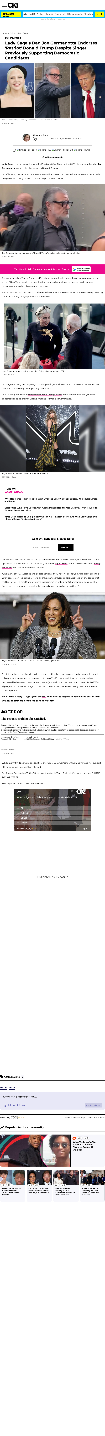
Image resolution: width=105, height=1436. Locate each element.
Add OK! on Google (54, 157)
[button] (5, 5)
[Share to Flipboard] (62, 150)
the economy (86, 292)
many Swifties (16, 763)
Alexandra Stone (40, 135)
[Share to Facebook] (27, 150)
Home (4, 33)
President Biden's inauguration (45, 394)
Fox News (53, 174)
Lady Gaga (23, 33)
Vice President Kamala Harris (53, 292)
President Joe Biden (52, 164)
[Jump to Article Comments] (14, 150)
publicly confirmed (55, 384)
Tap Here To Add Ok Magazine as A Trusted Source (41, 269)
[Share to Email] (82, 150)
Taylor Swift (61, 563)
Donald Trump (50, 168)
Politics (12, 33)
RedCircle (11, 749)
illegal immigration (82, 278)
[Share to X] (44, 150)
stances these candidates (61, 578)
